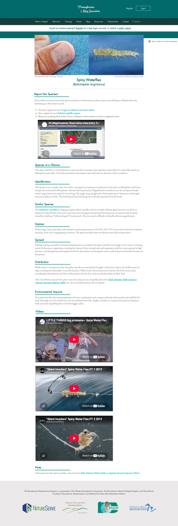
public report (125, 28)
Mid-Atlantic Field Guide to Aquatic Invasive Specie (106, 472)
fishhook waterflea (48, 209)
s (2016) (135, 472)
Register (79, 28)
